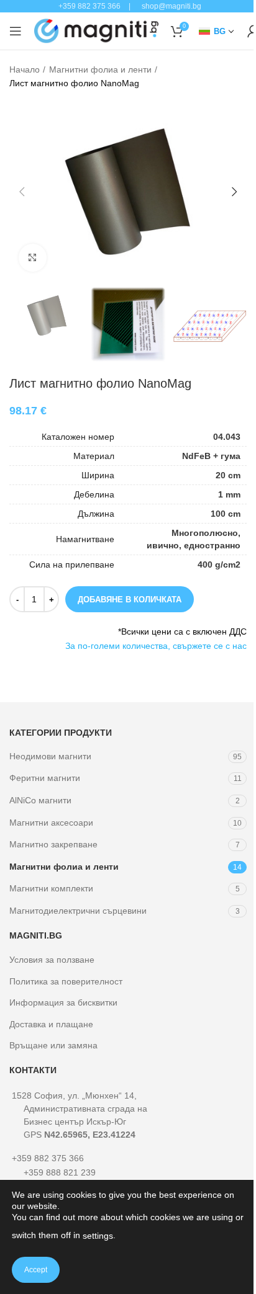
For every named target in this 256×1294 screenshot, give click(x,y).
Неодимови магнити (50, 756)
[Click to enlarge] (33, 258)
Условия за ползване (51, 960)
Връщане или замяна (53, 1045)
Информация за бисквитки (63, 1002)
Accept (35, 1269)
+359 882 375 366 (48, 1158)
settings (98, 1236)
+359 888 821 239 (60, 1172)
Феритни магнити (44, 778)
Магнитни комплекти (51, 888)
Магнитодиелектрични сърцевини (78, 911)
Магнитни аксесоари (51, 823)
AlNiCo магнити (40, 800)
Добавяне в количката (129, 599)
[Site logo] (96, 30)
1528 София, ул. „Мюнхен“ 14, (79, 1115)
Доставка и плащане (51, 1024)
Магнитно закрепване (53, 844)
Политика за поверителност (65, 981)
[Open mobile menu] (15, 31)
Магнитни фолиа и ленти (100, 69)
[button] (21, 191)
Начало (24, 69)
